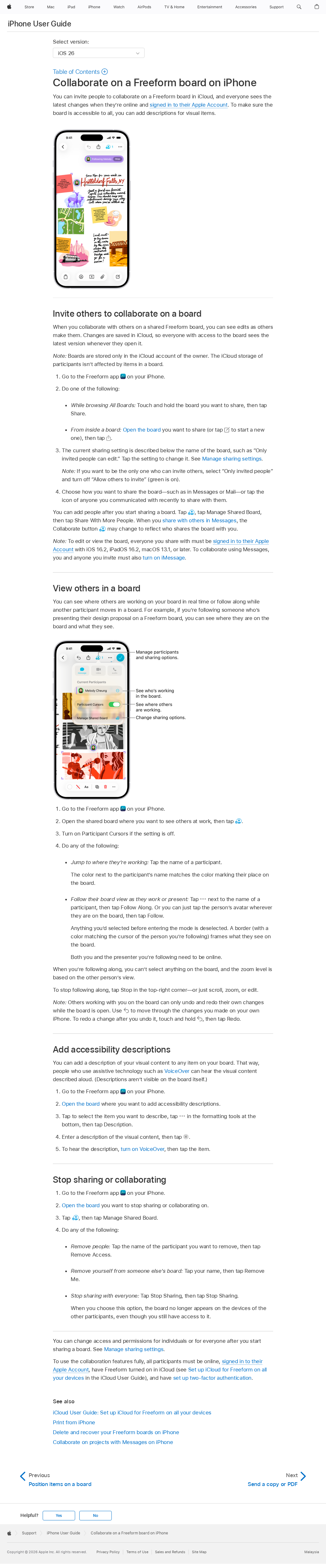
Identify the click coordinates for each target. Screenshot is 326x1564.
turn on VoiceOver (142, 1149)
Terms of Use (137, 1552)
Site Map (199, 1552)
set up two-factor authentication (212, 1378)
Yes (59, 1515)
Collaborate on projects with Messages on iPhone (113, 1442)
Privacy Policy (108, 1552)
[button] (299, 7)
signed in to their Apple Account (189, 105)
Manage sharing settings (232, 458)
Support (29, 1533)
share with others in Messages (199, 520)
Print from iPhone (74, 1422)
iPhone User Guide (39, 23)
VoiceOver (176, 1071)
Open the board (142, 429)
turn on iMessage (164, 557)
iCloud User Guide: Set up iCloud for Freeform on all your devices (132, 1412)
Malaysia (311, 1552)
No (95, 1515)
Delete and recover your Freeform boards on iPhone (116, 1432)
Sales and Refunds (170, 1552)
